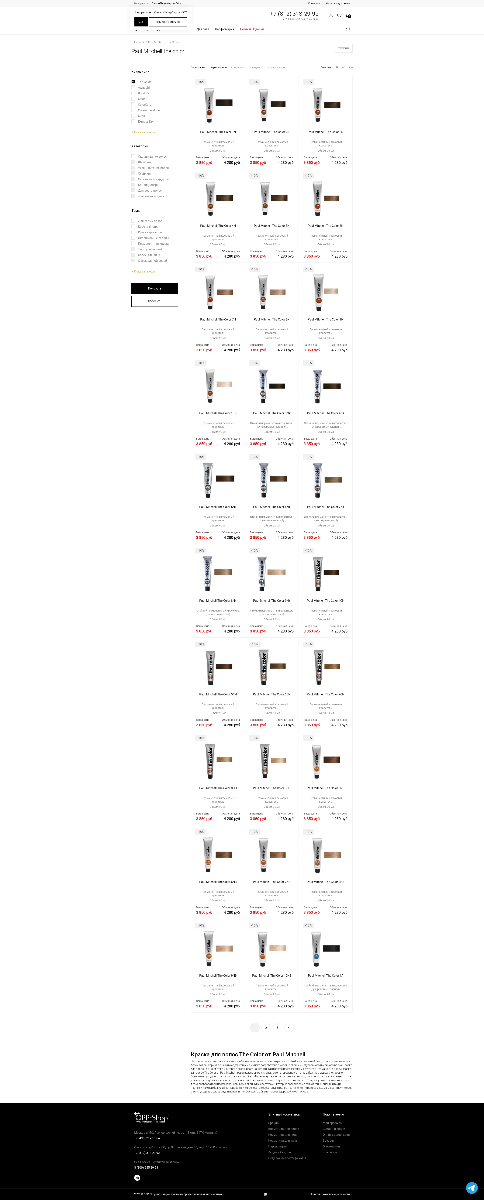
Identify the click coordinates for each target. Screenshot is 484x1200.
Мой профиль (332, 1123)
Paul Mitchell (156, 42)
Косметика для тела (282, 1140)
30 (337, 67)
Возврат (328, 1140)
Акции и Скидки (279, 1152)
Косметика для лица (282, 1135)
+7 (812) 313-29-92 (294, 13)
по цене (256, 67)
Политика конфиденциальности (330, 1194)
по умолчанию (218, 67)
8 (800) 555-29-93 (146, 1167)
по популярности (276, 67)
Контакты (314, 3)
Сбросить (154, 301)
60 (343, 67)
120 (351, 67)
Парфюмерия (224, 29)
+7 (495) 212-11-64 (147, 1138)
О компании (331, 1146)
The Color (173, 42)
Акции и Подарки (252, 29)
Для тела (203, 29)
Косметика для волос (283, 1129)
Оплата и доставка (338, 3)
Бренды (273, 1123)
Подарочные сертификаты (287, 1158)
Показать (155, 288)
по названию (238, 67)
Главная (139, 42)
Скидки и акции (334, 1129)
